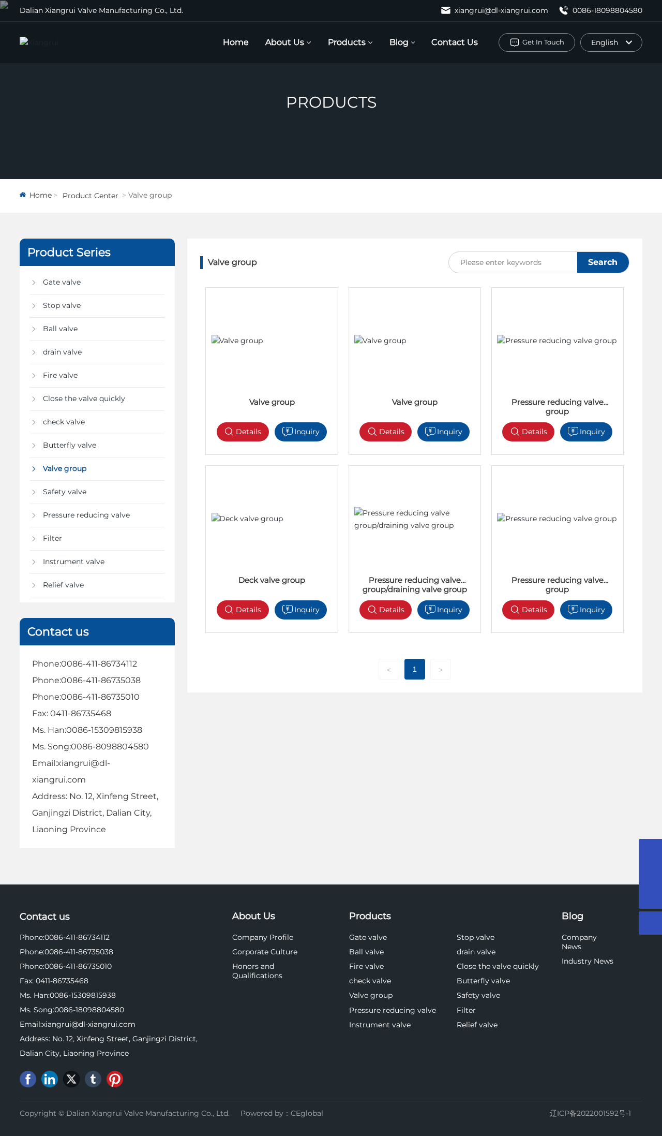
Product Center (90, 195)
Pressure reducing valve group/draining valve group (415, 584)
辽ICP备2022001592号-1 (590, 1113)
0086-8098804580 (110, 746)
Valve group (272, 402)
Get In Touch (543, 42)
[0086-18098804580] (650, 850)
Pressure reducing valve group (557, 406)
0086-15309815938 (104, 730)
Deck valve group (271, 580)
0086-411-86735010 (100, 697)
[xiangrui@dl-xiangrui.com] (650, 874)
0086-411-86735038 (101, 680)
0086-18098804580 (606, 10)
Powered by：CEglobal (281, 1113)
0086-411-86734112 (99, 664)
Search (603, 262)
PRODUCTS (331, 102)
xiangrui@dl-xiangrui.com (500, 10)
